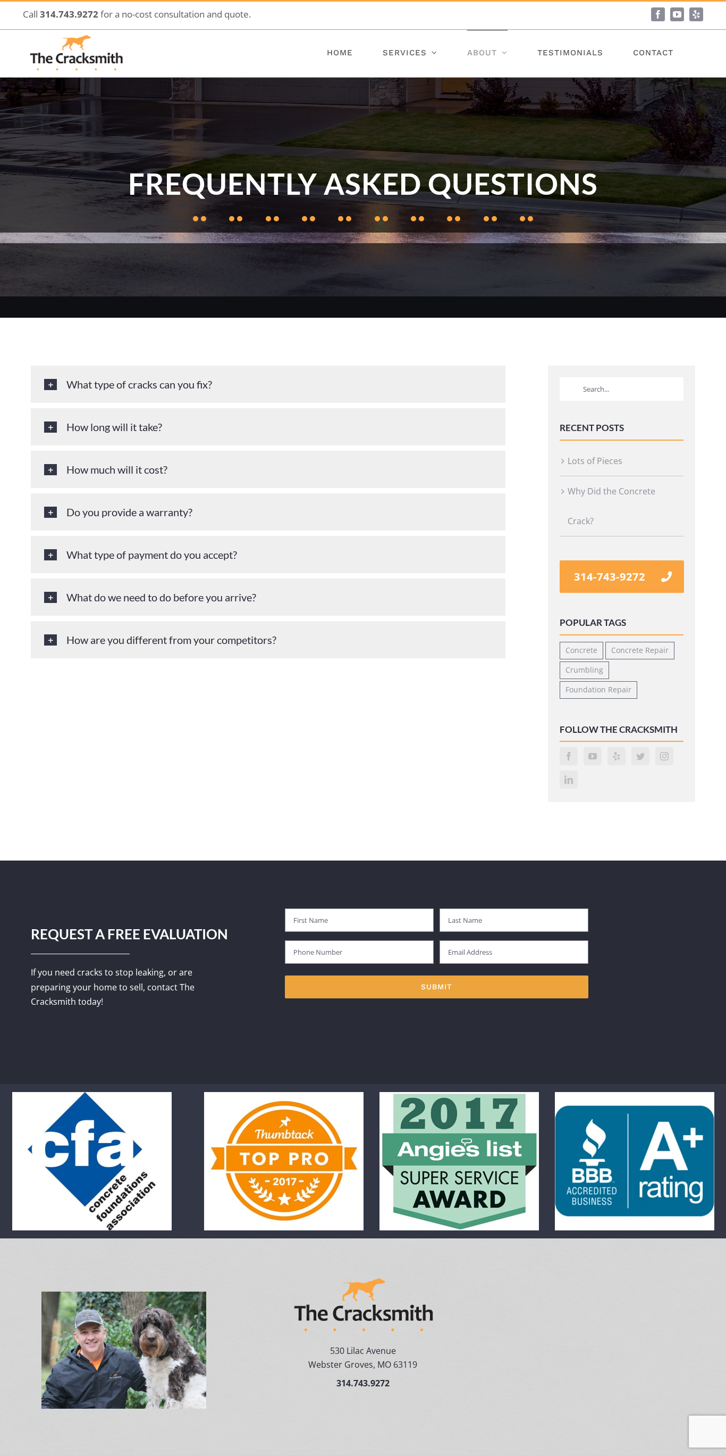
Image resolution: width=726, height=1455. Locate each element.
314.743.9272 (69, 14)
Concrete (581, 650)
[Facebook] (569, 756)
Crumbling (584, 670)
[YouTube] (593, 756)
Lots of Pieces (595, 461)
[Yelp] (616, 756)
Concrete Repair (640, 650)
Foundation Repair (598, 689)
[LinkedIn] (569, 780)
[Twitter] (640, 756)
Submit (436, 986)
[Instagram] (664, 756)
